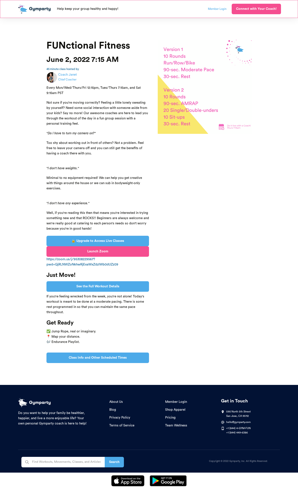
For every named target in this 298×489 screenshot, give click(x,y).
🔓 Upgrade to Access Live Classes (97, 241)
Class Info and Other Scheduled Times (98, 357)
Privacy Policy (119, 417)
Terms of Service (121, 425)
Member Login (176, 401)
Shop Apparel (175, 409)
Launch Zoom (97, 251)
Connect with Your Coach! (256, 8)
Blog (112, 409)
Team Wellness (176, 425)
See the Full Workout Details (97, 286)
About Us (116, 401)
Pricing (170, 417)
